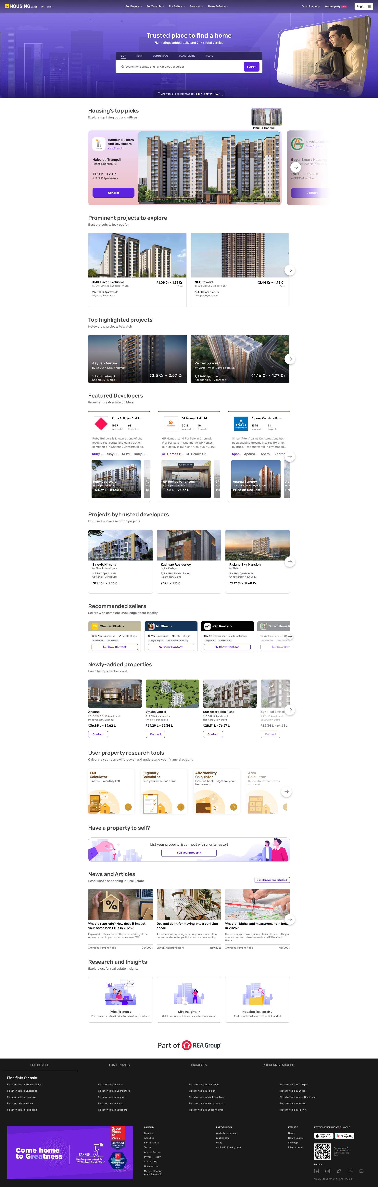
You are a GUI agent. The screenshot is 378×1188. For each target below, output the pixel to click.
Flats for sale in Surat (110, 1103)
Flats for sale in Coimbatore (114, 1090)
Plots (209, 55)
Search (251, 66)
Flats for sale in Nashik (293, 1109)
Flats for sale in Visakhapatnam (207, 1097)
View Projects (115, 148)
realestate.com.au (226, 1133)
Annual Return (152, 1152)
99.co (219, 1142)
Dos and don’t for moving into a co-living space (187, 926)
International (295, 1147)
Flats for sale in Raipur (202, 1090)
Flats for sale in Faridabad (22, 1109)
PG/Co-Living (187, 55)
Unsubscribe (151, 1166)
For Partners (151, 1142)
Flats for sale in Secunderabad (206, 1103)
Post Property (335, 6)
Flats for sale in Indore (20, 1103)
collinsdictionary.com (228, 1147)
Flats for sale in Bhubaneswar (206, 1109)
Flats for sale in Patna (292, 1103)
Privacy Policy (152, 1156)
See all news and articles (272, 880)
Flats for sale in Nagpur (111, 1097)
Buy (123, 55)
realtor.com (223, 1138)
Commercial (160, 55)
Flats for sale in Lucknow (21, 1097)
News (291, 1133)
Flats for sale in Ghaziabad (22, 1090)
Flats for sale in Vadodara (112, 1109)
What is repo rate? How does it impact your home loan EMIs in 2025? (116, 926)
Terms (147, 1147)
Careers (148, 1133)
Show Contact (116, 647)
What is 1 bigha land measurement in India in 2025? (257, 926)
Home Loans (295, 1138)
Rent (139, 55)
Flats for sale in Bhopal (293, 1090)
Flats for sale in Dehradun (204, 1084)
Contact (113, 193)
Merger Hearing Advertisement (153, 1173)
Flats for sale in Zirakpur (294, 1084)
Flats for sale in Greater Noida (24, 1084)
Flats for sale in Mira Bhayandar (298, 1097)
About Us (149, 1138)
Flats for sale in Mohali (111, 1084)
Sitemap (293, 1142)
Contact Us (150, 1161)
